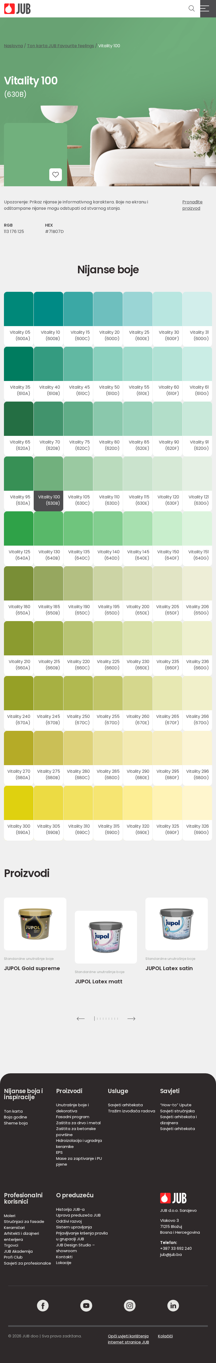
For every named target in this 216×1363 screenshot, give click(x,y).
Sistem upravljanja (74, 1227)
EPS (59, 1152)
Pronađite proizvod (192, 205)
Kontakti (64, 1257)
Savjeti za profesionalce (27, 1263)
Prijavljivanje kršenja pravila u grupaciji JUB (82, 1236)
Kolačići (165, 1336)
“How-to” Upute (176, 1105)
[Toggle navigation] (208, 8)
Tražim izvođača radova (131, 1111)
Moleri (9, 1215)
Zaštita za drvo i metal (78, 1123)
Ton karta (13, 1111)
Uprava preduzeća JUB (78, 1215)
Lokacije (63, 1262)
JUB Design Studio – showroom (75, 1248)
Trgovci (11, 1245)
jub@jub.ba (171, 1254)
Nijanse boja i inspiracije (23, 1094)
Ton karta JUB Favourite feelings (60, 46)
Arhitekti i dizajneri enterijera (21, 1236)
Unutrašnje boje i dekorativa (72, 1108)
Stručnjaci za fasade (24, 1221)
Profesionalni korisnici (23, 1198)
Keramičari (14, 1227)
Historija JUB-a (70, 1209)
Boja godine (15, 1117)
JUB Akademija (18, 1251)
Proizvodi (69, 1091)
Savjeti (170, 1091)
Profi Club (13, 1257)
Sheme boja (16, 1123)
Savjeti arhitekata (125, 1105)
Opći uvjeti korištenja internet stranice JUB (128, 1339)
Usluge (118, 1091)
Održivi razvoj (69, 1221)
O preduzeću (75, 1195)
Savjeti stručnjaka (177, 1111)
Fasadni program (72, 1116)
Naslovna (13, 46)
